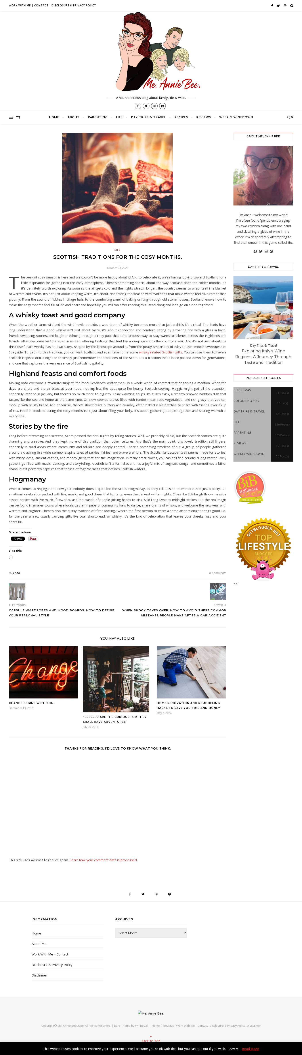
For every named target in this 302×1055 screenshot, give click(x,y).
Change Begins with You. (31, 703)
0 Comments (217, 573)
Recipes (181, 117)
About (74, 117)
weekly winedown (236, 117)
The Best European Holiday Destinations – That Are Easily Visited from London (263, 357)
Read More (250, 1048)
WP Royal (141, 1026)
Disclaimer (39, 975)
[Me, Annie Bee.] (151, 52)
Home (54, 117)
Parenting (98, 117)
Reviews (203, 117)
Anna (16, 573)
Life (119, 117)
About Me (39, 943)
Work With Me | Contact (28, 5)
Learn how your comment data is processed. (104, 860)
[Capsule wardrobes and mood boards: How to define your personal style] (17, 591)
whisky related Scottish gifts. (160, 352)
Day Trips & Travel (148, 117)
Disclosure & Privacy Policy (74, 5)
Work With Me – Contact (50, 954)
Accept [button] (233, 1049)
